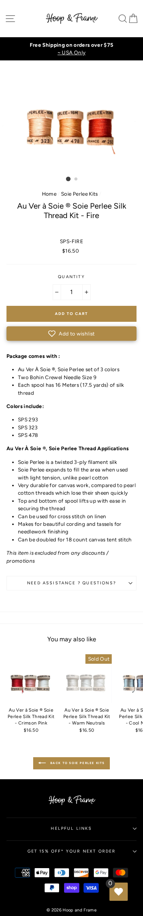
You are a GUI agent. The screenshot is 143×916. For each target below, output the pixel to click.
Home (49, 194)
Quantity (71, 276)
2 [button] (76, 179)
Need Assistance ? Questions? (71, 583)
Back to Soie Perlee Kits (77, 763)
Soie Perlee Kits (79, 194)
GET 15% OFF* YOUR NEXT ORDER (71, 851)
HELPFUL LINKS (71, 828)
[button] (71, 333)
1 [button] (68, 179)
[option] (71, 49)
